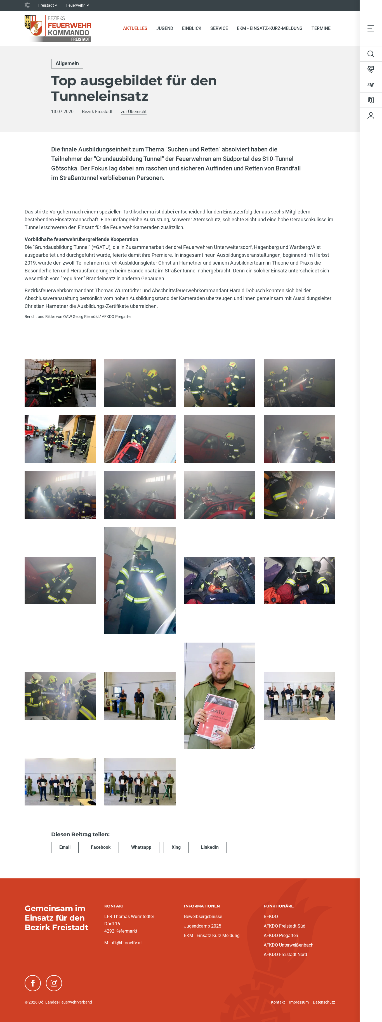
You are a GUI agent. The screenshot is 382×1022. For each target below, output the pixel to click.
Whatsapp (141, 847)
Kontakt (278, 1002)
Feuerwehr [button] (76, 5)
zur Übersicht (134, 111)
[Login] (371, 115)
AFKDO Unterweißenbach (288, 945)
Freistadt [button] (46, 5)
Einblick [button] (191, 28)
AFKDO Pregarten (281, 935)
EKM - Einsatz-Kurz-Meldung (270, 28)
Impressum (299, 1002)
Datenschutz (324, 1002)
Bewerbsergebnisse (203, 916)
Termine (321, 28)
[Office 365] (371, 100)
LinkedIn (210, 847)
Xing (176, 847)
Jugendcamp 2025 (202, 926)
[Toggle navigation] (371, 28)
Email (64, 847)
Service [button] (219, 28)
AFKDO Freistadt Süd (284, 926)
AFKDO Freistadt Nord (285, 954)
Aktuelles (137, 28)
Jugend (164, 28)
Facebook (101, 847)
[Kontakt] (371, 69)
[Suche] (371, 53)
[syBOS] (371, 84)
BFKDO (271, 916)
